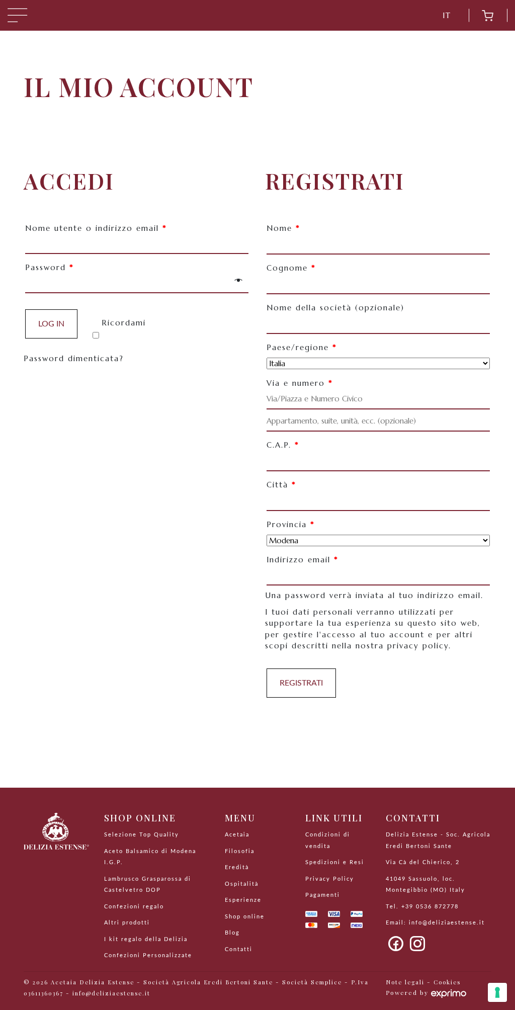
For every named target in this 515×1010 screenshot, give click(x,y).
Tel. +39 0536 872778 (422, 906)
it (447, 15)
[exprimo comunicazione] (448, 992)
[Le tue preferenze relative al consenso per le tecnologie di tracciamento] (497, 992)
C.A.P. (283, 445)
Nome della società (335, 307)
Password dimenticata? (74, 358)
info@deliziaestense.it (447, 922)
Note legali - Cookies (423, 982)
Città (281, 484)
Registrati (301, 683)
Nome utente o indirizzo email (96, 228)
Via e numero (300, 383)
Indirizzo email (302, 559)
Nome (283, 228)
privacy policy (418, 645)
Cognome (291, 268)
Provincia (291, 524)
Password (49, 267)
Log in (51, 324)
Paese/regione (302, 347)
